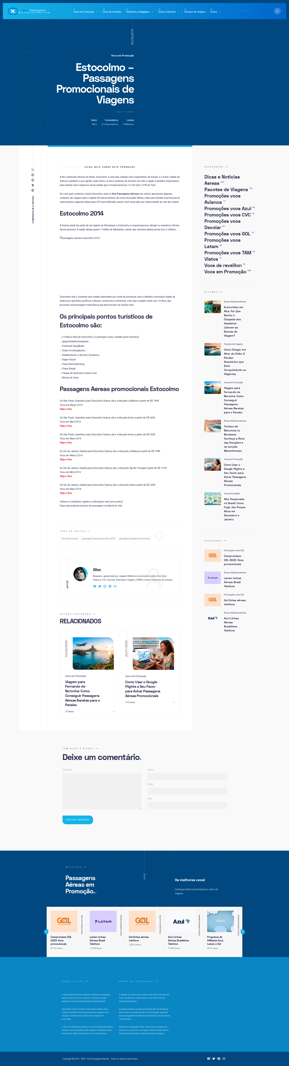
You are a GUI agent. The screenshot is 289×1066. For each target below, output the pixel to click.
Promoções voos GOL (229, 234)
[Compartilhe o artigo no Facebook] (33, 190)
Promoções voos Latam (222, 243)
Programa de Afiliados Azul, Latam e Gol (215, 940)
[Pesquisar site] (277, 11)
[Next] (243, 931)
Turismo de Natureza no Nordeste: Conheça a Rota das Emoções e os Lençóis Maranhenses (234, 439)
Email (150, 784)
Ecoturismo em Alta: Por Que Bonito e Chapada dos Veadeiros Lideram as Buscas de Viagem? (233, 321)
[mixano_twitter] (213, 1059)
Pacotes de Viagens (195, 11)
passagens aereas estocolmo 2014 (98, 538)
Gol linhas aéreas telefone (235, 602)
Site (150, 798)
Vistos (213, 11)
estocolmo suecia (69, 538)
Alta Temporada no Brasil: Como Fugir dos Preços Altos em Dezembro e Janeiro (234, 509)
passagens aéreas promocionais (134, 538)
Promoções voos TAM (229, 253)
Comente (67, 769)
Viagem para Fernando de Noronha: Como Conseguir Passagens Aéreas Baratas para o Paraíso (82, 693)
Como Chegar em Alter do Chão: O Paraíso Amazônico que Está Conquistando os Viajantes (235, 362)
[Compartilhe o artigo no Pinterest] (33, 180)
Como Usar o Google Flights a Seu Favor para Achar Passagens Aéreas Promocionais (142, 689)
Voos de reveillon (112, 11)
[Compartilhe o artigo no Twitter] (33, 185)
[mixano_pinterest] (219, 1059)
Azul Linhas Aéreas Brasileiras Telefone (231, 624)
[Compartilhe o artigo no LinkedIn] (33, 175)
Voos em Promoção (83, 11)
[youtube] (105, 587)
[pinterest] (110, 587)
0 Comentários (109, 124)
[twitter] (100, 587)
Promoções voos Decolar (222, 224)
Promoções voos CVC (229, 215)
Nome (151, 769)
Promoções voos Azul (229, 208)
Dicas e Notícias (167, 11)
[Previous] (46, 931)
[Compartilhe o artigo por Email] (33, 170)
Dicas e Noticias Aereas (222, 180)
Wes (94, 124)
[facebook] (95, 587)
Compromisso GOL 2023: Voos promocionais (234, 560)
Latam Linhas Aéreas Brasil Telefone (232, 582)
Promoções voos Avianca (222, 199)
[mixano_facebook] (208, 1059)
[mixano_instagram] (224, 1059)
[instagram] (115, 587)
